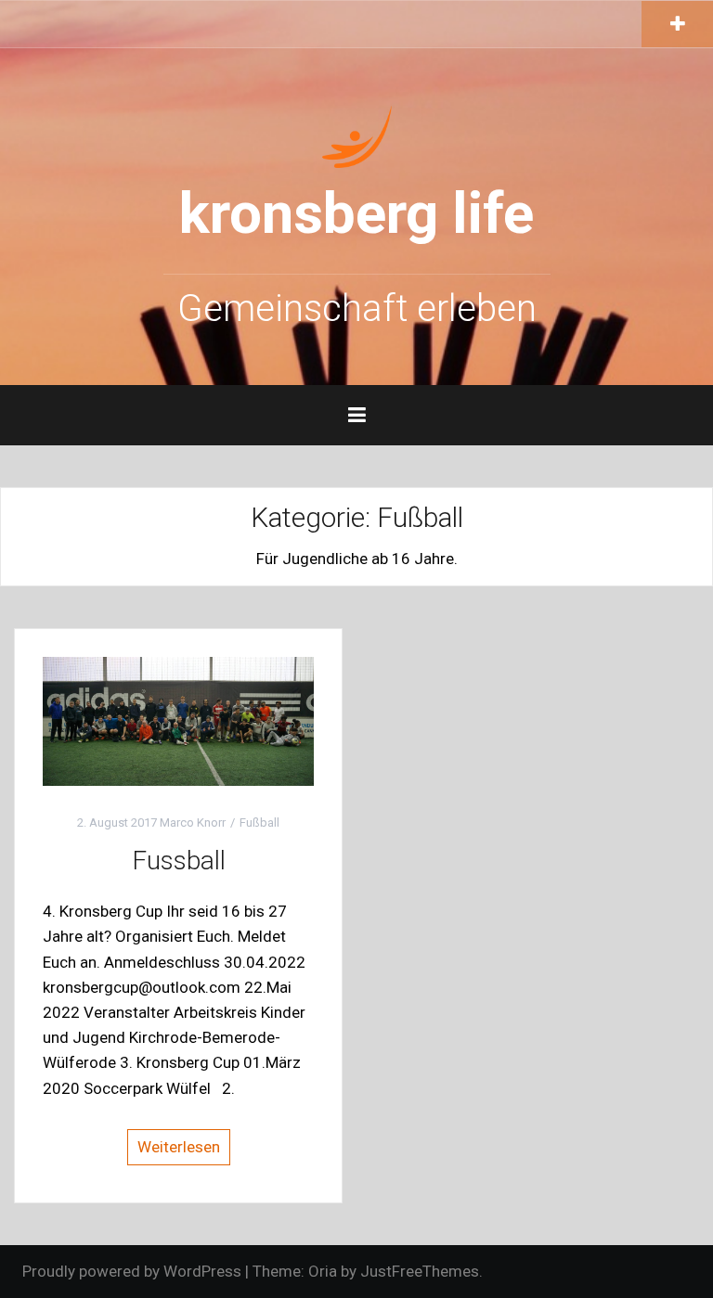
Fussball (179, 860)
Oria (322, 1271)
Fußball (259, 822)
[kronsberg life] (357, 134)
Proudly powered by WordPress (131, 1271)
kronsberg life (356, 213)
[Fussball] (178, 720)
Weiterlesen (178, 1146)
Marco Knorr (193, 822)
